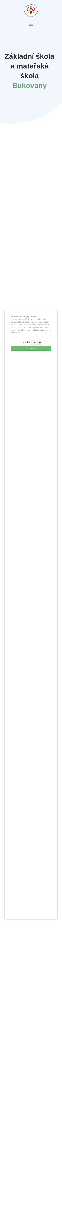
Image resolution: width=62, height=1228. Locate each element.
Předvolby (25, 342)
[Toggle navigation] (31, 24)
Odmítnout (36, 342)
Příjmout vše (31, 348)
